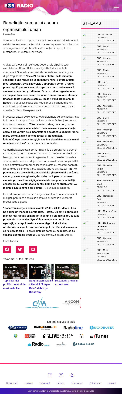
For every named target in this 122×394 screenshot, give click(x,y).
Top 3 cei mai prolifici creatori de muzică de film (14, 284)
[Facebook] (50, 375)
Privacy (60, 383)
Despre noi (11, 383)
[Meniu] (116, 6)
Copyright (45, 383)
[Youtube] (72, 375)
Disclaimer (76, 383)
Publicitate (95, 383)
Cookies (28, 383)
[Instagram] (61, 375)
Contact (112, 383)
